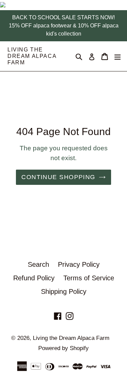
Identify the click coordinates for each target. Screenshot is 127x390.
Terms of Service (88, 278)
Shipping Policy (63, 291)
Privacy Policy (79, 264)
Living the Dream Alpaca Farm (31, 56)
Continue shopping (58, 177)
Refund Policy (34, 278)
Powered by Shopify (63, 348)
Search (38, 264)
